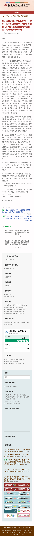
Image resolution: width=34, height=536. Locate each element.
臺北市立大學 (9, 259)
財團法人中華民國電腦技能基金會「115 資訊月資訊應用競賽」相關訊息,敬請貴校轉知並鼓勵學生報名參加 (17, 462)
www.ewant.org (18, 137)
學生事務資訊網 (10, 309)
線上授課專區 (20, 313)
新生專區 (8, 277)
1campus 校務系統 (11, 386)
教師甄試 (8, 294)
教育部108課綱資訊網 (12, 322)
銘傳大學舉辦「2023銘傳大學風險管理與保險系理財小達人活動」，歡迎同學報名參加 (17, 232)
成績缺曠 (8, 305)
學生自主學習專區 (11, 311)
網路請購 (23, 395)
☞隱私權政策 (27, 527)
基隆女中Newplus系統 (12, 401)
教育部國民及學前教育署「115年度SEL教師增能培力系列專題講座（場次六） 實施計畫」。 (17, 479)
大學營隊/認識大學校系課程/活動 (11, 34)
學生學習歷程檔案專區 (20, 305)
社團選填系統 (21, 309)
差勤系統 (8, 395)
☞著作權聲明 (7, 527)
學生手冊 (8, 307)
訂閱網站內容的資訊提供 (18, 359)
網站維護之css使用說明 (12, 403)
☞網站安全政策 (17, 527)
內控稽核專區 (9, 324)
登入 (6, 359)
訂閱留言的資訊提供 (11, 361)
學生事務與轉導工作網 (20, 307)
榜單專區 (8, 286)
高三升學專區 (9, 313)
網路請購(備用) (10, 397)
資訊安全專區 (25, 322)
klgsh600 (5, 32)
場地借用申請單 (10, 399)
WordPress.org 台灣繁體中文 (14, 363)
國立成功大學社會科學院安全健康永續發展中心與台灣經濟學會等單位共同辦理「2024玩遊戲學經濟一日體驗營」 (17, 242)
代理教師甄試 (9, 296)
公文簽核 (15, 395)
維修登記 (19, 397)
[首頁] (3, 16)
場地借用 (27, 397)
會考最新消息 (9, 268)
